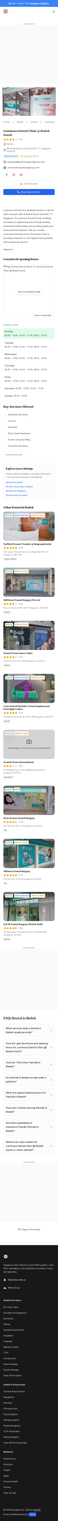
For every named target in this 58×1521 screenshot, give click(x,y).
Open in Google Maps (43, 315)
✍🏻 (11, 1287)
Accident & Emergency (15, 1312)
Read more (8, 249)
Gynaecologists (11, 1420)
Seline (32, 1514)
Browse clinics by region (17, 495)
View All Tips (9, 1493)
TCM (5, 1352)
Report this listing (31, 1229)
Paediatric (8, 1335)
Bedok (20, 122)
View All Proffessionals (15, 1442)
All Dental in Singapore (16, 491)
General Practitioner (13, 1330)
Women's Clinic (11, 1347)
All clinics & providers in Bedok (19, 486)
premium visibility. (39, 3)
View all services (14, 454)
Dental (34, 122)
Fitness (7, 1487)
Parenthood (9, 1458)
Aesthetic (8, 1318)
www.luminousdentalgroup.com (23, 167)
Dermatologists (11, 1437)
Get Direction (31, 183)
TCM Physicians (11, 1431)
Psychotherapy (11, 1369)
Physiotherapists (11, 1425)
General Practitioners (14, 1391)
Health (6, 1470)
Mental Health (10, 1481)
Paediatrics (8, 1397)
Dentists (7, 1402)
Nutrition (8, 1464)
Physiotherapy (10, 1364)
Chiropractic (9, 1358)
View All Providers (12, 1375)
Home (6, 122)
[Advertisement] (29, 54)
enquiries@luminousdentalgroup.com (26, 162)
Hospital (7, 1341)
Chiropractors (10, 1408)
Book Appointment (30, 192)
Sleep (6, 1475)
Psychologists (10, 1414)
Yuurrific (37, 1510)
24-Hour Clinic (10, 1307)
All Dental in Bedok (14, 482)
